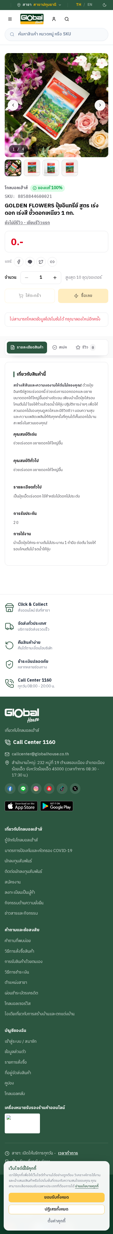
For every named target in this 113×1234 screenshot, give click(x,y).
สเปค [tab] (63, 347)
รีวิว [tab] (88, 347)
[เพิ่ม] (55, 277)
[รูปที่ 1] (13, 168)
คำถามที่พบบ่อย (18, 940)
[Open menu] (10, 19)
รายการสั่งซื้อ (16, 1062)
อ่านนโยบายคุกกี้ (87, 1186)
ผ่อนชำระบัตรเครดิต (21, 993)
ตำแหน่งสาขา (16, 982)
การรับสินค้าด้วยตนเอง (24, 961)
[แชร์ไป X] (41, 262)
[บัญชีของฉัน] (54, 19)
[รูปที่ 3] (51, 168)
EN (90, 5)
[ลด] (27, 277)
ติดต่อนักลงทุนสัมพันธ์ (23, 871)
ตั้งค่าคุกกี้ (56, 1221)
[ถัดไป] (100, 105)
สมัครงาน (13, 882)
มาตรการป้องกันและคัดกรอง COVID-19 (38, 850)
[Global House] (32, 19)
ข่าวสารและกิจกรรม (21, 913)
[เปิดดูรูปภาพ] (56, 105)
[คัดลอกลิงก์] (52, 262)
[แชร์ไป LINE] (30, 262)
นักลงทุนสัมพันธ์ (18, 861)
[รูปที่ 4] (69, 168)
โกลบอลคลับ (15, 1093)
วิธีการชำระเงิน (17, 972)
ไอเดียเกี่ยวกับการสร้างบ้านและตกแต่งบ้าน (40, 1014)
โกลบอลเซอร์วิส (18, 1003)
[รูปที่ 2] (32, 168)
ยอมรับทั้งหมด (56, 1197)
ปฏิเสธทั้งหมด (56, 1209)
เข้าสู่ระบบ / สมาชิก (21, 1041)
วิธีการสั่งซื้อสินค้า (19, 951)
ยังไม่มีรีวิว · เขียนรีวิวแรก (27, 223)
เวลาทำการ (68, 1153)
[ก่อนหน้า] (13, 105)
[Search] (66, 19)
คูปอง (9, 1083)
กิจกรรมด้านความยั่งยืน (24, 903)
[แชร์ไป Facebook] (18, 262)
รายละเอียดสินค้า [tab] (30, 347)
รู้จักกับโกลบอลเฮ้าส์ (21, 840)
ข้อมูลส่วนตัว (15, 1051)
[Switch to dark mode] (104, 5)
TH (78, 5)
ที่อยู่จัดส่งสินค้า (18, 1072)
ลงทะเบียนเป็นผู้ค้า (20, 892)
